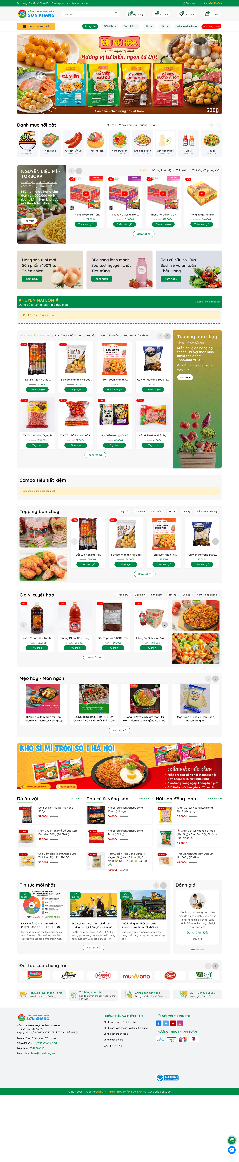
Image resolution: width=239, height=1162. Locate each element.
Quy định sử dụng (113, 1045)
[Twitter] (166, 1023)
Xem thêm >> (76, 798)
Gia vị (154, 125)
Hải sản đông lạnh (176, 798)
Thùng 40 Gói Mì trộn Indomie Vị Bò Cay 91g (124, 214)
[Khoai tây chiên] (142, 143)
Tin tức (149, 26)
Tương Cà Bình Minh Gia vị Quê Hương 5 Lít (151, 638)
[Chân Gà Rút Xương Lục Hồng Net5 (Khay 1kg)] (166, 815)
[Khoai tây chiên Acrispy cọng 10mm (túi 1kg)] (96, 815)
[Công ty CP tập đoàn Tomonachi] (136, 975)
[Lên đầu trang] (232, 1131)
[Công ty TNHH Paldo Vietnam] (68, 975)
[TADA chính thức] (93, 905)
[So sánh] (161, 14)
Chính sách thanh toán (116, 1033)
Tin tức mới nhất (37, 885)
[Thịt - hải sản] (96, 143)
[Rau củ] (211, 143)
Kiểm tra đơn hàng (186, 26)
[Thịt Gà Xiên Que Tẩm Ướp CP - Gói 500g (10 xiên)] (166, 861)
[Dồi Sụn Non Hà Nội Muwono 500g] (27, 815)
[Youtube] (173, 1023)
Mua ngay (29, 220)
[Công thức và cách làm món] (144, 704)
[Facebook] (158, 1023)
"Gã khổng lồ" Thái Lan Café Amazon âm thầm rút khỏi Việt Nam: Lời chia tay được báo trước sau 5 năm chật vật (142, 925)
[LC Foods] (102, 975)
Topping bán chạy (197, 336)
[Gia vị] (189, 143)
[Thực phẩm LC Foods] (119, 71)
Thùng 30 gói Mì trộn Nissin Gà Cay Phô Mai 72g (201, 214)
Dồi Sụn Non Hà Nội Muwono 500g (37, 379)
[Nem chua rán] (119, 143)
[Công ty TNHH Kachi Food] (170, 975)
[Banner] (43, 532)
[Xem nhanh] (80, 194)
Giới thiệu (109, 26)
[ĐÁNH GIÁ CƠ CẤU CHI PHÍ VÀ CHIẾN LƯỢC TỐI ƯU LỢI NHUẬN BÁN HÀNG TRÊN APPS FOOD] (43, 905)
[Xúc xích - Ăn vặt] (73, 143)
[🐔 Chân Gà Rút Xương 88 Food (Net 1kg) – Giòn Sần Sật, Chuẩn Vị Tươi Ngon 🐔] (166, 838)
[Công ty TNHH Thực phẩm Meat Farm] (204, 975)
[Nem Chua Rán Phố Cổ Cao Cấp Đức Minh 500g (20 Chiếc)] (27, 838)
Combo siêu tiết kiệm (43, 480)
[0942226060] (211, 3)
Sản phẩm (130, 26)
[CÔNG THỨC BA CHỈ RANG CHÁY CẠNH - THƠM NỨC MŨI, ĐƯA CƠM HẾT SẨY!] (94, 704)
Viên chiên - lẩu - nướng (133, 125)
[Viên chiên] (50, 143)
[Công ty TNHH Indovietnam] (35, 975)
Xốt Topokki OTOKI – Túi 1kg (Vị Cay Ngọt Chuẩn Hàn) (113, 638)
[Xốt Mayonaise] (165, 143)
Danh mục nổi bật (36, 125)
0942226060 (37, 1048)
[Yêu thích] (186, 14)
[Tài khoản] (189, 3)
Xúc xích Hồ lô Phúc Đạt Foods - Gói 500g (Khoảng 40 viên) (153, 435)
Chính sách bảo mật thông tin (120, 1022)
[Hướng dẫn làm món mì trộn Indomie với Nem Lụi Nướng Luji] (43, 704)
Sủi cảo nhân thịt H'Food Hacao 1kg (76, 379)
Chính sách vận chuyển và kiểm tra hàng (126, 1028)
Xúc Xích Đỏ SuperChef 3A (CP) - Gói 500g (76, 435)
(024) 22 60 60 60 (46, 1043)
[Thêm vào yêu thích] (92, 194)
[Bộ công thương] (167, 1077)
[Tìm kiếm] (116, 14)
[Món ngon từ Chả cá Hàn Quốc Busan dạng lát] (195, 704)
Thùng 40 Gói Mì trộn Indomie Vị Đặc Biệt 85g (86, 214)
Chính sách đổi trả (113, 1039)
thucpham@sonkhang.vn (39, 1053)
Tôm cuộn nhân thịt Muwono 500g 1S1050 (114, 379)
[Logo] (36, 13)
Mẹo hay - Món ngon (42, 678)
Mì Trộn (111, 125)
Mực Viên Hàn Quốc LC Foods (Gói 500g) (114, 435)
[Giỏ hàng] (212, 14)
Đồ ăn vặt (28, 798)
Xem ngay (32, 278)
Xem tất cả (144, 233)
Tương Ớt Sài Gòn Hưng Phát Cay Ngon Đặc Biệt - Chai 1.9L (75, 638)
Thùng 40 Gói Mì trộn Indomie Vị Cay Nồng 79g (163, 214)
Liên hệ (164, 26)
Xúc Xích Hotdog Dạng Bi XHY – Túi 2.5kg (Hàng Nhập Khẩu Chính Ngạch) (37, 435)
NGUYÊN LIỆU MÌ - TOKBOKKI (40, 174)
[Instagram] (180, 1023)
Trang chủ (90, 26)
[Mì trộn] (27, 143)
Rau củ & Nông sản (107, 798)
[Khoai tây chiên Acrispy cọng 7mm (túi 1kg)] (96, 838)
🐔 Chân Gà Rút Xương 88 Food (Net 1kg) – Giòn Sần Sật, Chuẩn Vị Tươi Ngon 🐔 (197, 834)
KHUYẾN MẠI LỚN (37, 300)
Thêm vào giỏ (85, 224)
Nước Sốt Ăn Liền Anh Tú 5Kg (37, 638)
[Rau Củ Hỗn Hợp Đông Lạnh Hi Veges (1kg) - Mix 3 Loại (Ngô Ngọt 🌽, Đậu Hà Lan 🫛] (96, 861)
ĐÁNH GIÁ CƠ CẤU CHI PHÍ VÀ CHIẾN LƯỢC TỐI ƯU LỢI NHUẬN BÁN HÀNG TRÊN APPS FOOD (40, 925)
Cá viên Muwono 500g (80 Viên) (153, 379)
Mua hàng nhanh (211, 26)
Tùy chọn (76, 389)
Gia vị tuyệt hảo (37, 595)
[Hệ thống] (135, 14)
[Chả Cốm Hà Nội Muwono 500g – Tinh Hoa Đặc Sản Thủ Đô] (27, 861)
